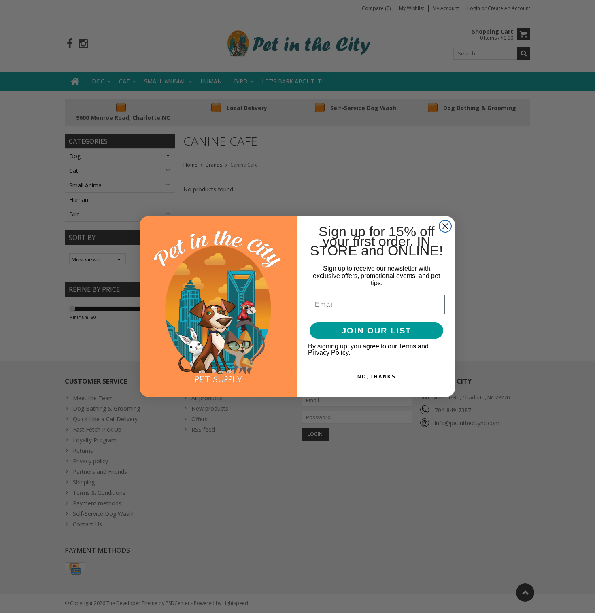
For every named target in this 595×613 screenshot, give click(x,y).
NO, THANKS (376, 377)
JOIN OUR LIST (376, 330)
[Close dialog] (445, 226)
